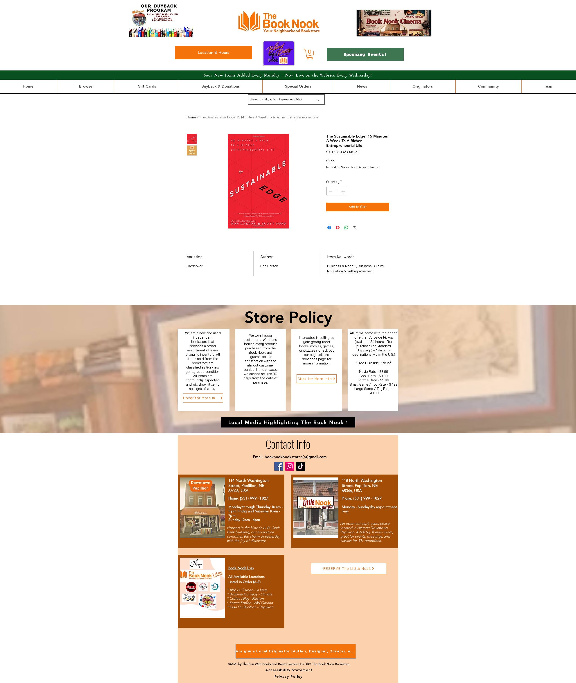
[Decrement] (330, 191)
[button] (310, 54)
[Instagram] (289, 466)
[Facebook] (278, 466)
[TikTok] (300, 466)
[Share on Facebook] (329, 227)
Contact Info (288, 443)
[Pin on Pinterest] (337, 227)
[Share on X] (355, 227)
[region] (203, 370)
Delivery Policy (368, 167)
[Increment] (343, 191)
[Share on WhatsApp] (346, 227)
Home (191, 117)
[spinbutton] (336, 191)
